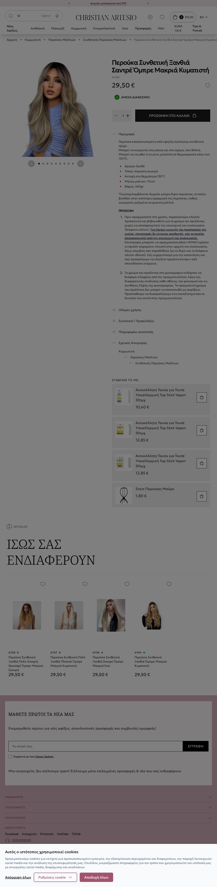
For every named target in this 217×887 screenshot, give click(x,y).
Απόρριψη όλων (18, 877)
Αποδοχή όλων (96, 877)
